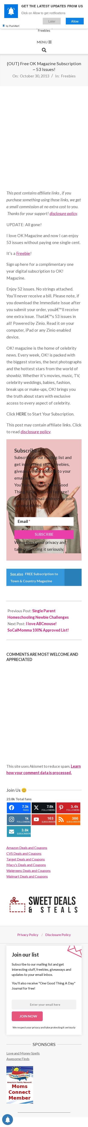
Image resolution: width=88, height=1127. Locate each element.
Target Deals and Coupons (25, 859)
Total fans (24, 799)
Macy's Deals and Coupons (26, 865)
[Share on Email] (76, 1122)
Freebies (68, 76)
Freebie (23, 253)
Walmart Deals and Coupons (27, 876)
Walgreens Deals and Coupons (28, 870)
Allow (75, 21)
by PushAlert (12, 25)
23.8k (10, 799)
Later (51, 21)
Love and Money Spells (23, 1053)
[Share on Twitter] (32, 1122)
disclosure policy (63, 213)
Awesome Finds (17, 1059)
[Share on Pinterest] (54, 1122)
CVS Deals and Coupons (23, 853)
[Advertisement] (44, 138)
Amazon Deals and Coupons (26, 848)
